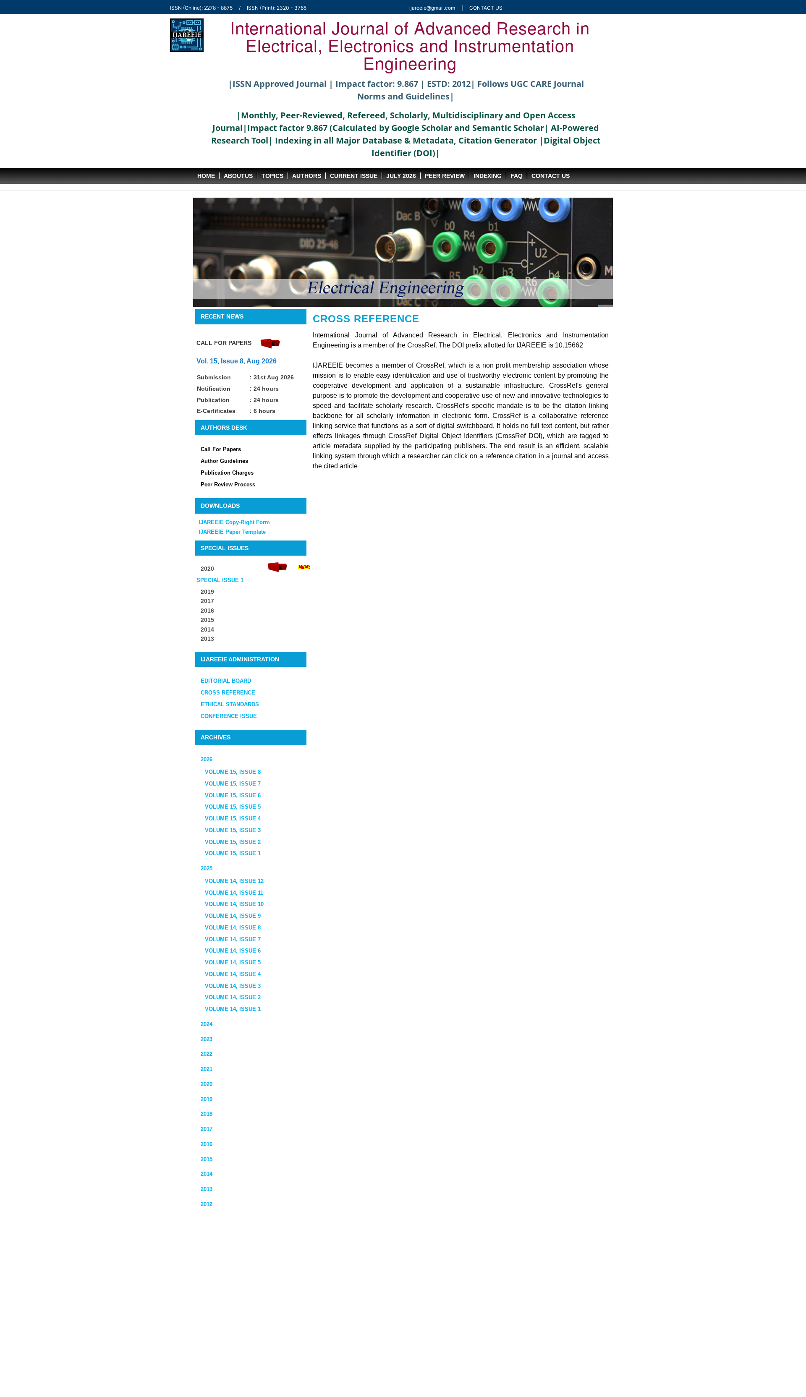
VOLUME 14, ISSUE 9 (233, 916)
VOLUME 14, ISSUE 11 (234, 893)
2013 (207, 638)
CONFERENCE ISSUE (229, 716)
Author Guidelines (224, 461)
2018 (206, 1114)
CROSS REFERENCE (228, 692)
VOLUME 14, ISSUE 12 (234, 881)
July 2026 (401, 175)
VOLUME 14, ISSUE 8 (233, 927)
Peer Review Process (228, 484)
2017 (206, 1129)
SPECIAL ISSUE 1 (219, 580)
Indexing (488, 175)
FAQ (516, 175)
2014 (207, 629)
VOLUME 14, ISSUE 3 (233, 986)
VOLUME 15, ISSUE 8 (233, 772)
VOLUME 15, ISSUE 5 (233, 807)
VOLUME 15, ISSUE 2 (233, 842)
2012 (206, 1204)
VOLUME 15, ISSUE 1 (233, 853)
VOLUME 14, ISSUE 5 (233, 962)
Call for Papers (221, 449)
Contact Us (550, 175)
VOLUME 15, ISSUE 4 (233, 818)
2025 (206, 868)
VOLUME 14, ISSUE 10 (234, 904)
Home (206, 175)
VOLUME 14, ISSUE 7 (233, 939)
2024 (206, 1024)
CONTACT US (485, 8)
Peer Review (445, 175)
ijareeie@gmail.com (432, 8)
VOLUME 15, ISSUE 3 (233, 830)
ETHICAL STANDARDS (230, 704)
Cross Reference (366, 318)
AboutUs (238, 175)
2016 (206, 1144)
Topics (272, 175)
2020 (206, 1084)
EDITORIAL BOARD (226, 681)
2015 (207, 619)
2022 (206, 1054)
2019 (206, 1099)
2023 (206, 1039)
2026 (206, 759)
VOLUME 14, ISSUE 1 (233, 1009)
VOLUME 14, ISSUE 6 (233, 951)
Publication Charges (227, 473)
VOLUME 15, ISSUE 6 (233, 795)
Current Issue (353, 175)
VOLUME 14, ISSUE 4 (233, 974)
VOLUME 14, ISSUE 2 (233, 997)
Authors (306, 175)
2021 (206, 1069)
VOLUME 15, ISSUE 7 (233, 784)
